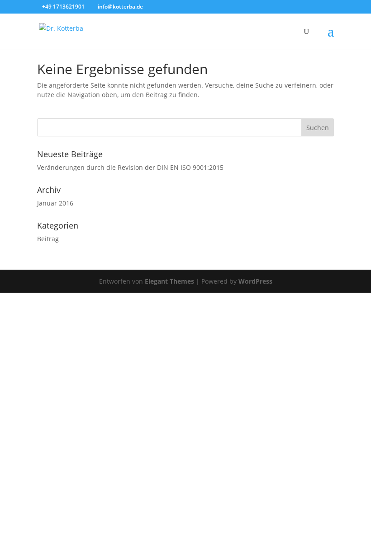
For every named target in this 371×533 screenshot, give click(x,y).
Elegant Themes (169, 281)
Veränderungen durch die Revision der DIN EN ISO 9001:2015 (130, 167)
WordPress (255, 281)
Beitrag (48, 238)
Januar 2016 (55, 203)
